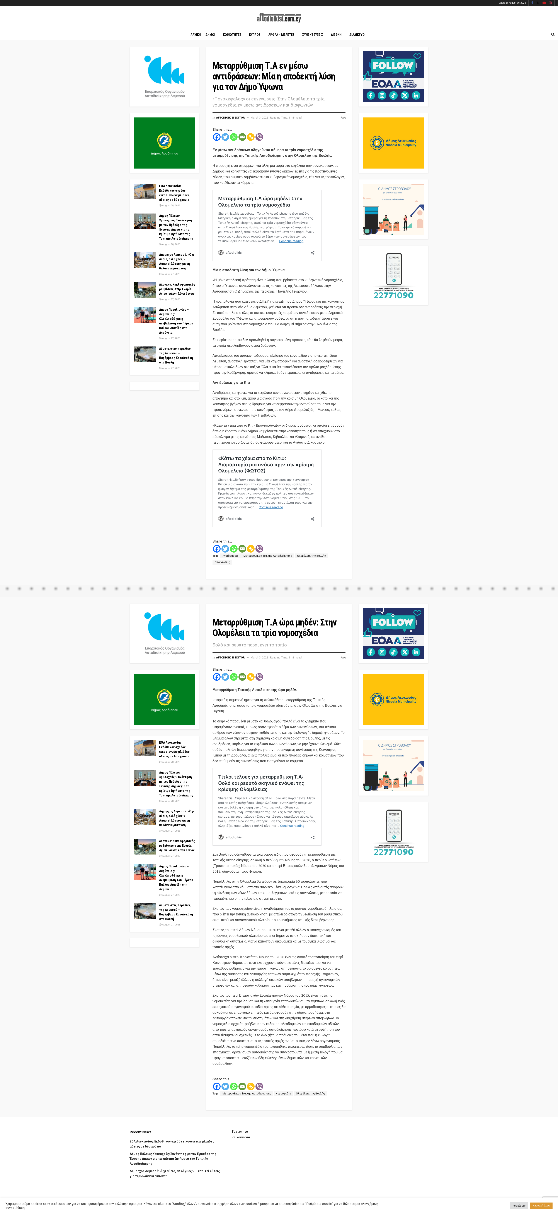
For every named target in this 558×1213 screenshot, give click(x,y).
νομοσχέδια (283, 1093)
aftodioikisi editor (230, 117)
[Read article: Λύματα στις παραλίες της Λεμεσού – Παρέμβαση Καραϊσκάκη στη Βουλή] (145, 354)
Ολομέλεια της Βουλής (311, 555)
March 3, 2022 (259, 117)
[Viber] (259, 137)
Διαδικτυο (357, 35)
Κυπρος (254, 35)
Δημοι (210, 35)
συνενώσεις (222, 562)
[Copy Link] (251, 137)
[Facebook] (217, 137)
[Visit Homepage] (279, 17)
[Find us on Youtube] (544, 3)
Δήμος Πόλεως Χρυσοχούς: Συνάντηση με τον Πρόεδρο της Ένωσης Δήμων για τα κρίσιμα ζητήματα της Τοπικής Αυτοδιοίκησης (173, 1158)
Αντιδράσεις (230, 555)
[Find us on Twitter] (537, 3)
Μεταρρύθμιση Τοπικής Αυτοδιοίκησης (267, 555)
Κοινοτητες (232, 35)
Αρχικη (196, 35)
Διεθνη (336, 35)
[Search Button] (553, 34)
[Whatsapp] (234, 137)
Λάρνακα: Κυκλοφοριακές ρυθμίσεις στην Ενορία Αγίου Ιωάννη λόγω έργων (177, 289)
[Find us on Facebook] (532, 3)
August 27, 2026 (171, 274)
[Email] (242, 137)
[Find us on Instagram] (550, 3)
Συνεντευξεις (312, 35)
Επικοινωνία (240, 1137)
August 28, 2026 (171, 205)
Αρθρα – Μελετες (281, 35)
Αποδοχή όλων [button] (541, 1205)
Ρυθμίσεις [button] (519, 1205)
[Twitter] (225, 137)
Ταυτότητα (239, 1131)
